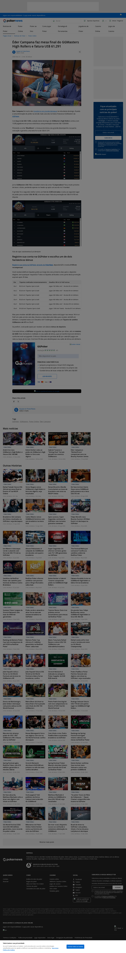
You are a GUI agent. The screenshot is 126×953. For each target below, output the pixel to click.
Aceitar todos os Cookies (75, 946)
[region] (63, 946)
